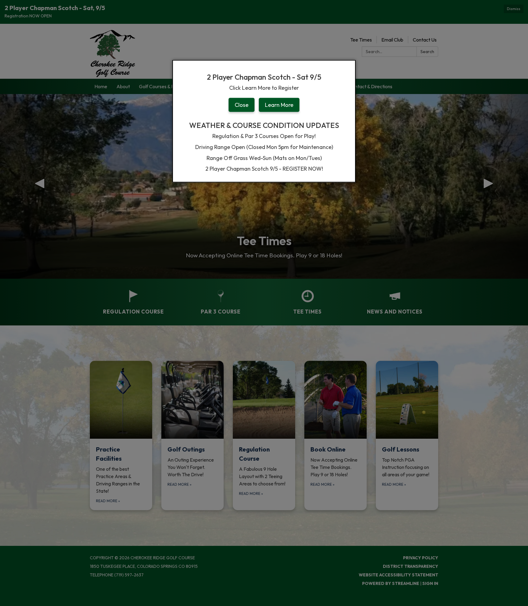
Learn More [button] (279, 104)
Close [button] (241, 104)
